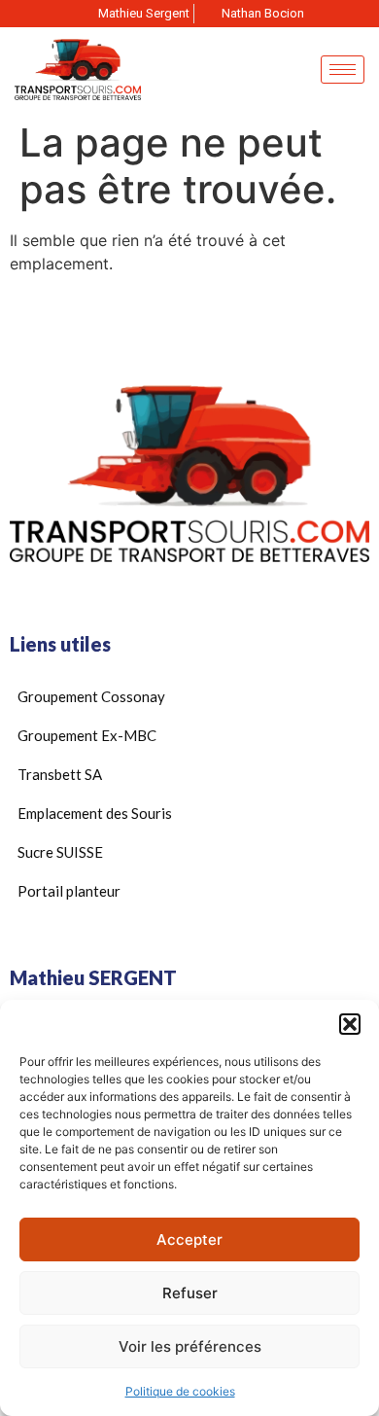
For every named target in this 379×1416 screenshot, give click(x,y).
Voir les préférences (190, 1346)
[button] (350, 1024)
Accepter (189, 1239)
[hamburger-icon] (342, 69)
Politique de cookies (180, 1391)
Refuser (190, 1293)
